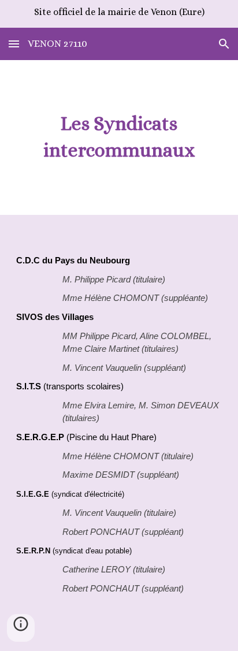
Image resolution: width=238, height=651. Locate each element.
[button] (14, 43)
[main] (119, 137)
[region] (119, 14)
